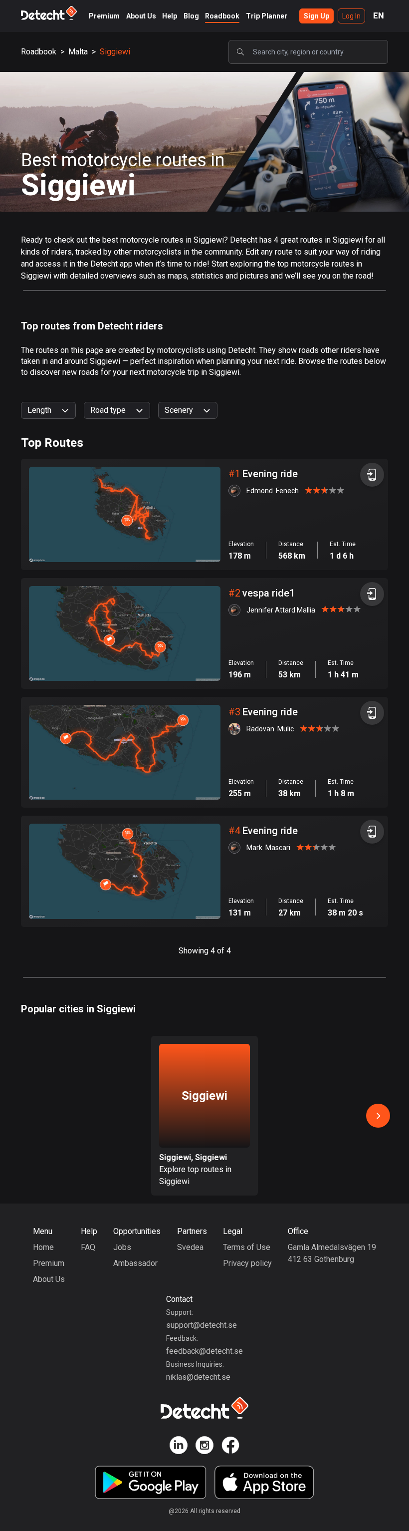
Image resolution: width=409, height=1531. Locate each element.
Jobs (122, 1247)
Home (43, 1247)
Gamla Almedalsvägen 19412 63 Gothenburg (332, 1253)
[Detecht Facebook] (230, 1447)
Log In (351, 16)
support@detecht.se (201, 1325)
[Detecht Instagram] (204, 1447)
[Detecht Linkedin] (179, 1447)
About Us (141, 16)
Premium (104, 16)
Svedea (190, 1247)
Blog (191, 16)
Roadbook (222, 16)
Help (169, 16)
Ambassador (135, 1263)
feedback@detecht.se (204, 1351)
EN (378, 15)
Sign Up (316, 16)
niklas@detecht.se (198, 1377)
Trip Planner (266, 16)
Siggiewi (115, 51)
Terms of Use (246, 1247)
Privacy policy (247, 1263)
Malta (78, 51)
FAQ (88, 1247)
